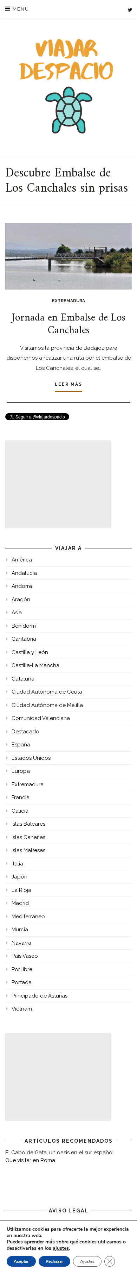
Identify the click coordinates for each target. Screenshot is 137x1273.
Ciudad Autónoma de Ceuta (47, 692)
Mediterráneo (28, 916)
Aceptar (21, 1261)
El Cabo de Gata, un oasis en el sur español (59, 1152)
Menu (20, 9)
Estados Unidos (31, 758)
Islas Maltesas (28, 850)
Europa (21, 771)
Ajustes (87, 1261)
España (21, 744)
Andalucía (24, 573)
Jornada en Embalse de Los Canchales (68, 324)
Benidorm (24, 626)
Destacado (25, 731)
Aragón (21, 599)
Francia (21, 797)
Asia (17, 612)
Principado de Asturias (39, 996)
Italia (17, 864)
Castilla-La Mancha (35, 665)
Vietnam (22, 1009)
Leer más (68, 384)
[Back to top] (122, 1258)
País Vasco (25, 956)
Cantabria (24, 639)
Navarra (21, 943)
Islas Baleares (28, 824)
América (22, 560)
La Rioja (21, 890)
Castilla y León (30, 652)
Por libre (22, 969)
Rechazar (54, 1261)
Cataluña (23, 679)
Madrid (20, 903)
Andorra (22, 586)
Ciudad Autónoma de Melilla (47, 705)
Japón (19, 877)
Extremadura (68, 300)
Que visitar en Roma (30, 1160)
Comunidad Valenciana (41, 718)
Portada (22, 982)
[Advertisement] (58, 484)
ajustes (61, 1248)
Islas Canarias (28, 837)
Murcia (20, 929)
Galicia (20, 811)
